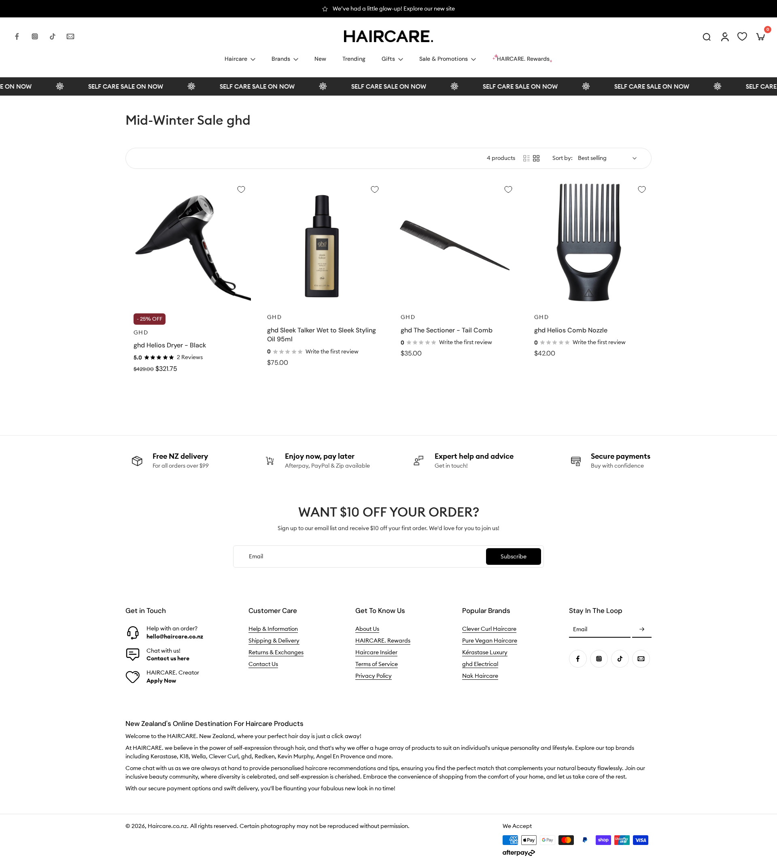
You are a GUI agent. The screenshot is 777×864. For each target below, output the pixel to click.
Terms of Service (376, 664)
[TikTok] (53, 36)
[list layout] (526, 158)
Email (580, 629)
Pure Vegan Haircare (489, 640)
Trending (353, 58)
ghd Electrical (480, 664)
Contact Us (263, 664)
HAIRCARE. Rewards (382, 640)
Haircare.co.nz (167, 826)
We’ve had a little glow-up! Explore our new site (394, 8)
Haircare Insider (376, 652)
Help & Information (273, 628)
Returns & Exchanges (276, 652)
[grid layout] (536, 158)
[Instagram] (35, 36)
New (320, 58)
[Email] (70, 36)
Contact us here (167, 658)
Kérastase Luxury (484, 652)
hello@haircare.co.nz (174, 636)
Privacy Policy (373, 675)
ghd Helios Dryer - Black (170, 345)
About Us (367, 628)
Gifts (388, 58)
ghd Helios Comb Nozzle (570, 330)
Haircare (236, 58)
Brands (281, 58)
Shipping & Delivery (273, 640)
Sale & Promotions (443, 58)
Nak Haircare (480, 675)
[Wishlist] (742, 36)
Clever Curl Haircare (489, 628)
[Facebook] (17, 36)
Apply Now (161, 680)
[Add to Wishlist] (241, 189)
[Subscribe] (642, 629)
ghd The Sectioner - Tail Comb (447, 330)
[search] (706, 36)
